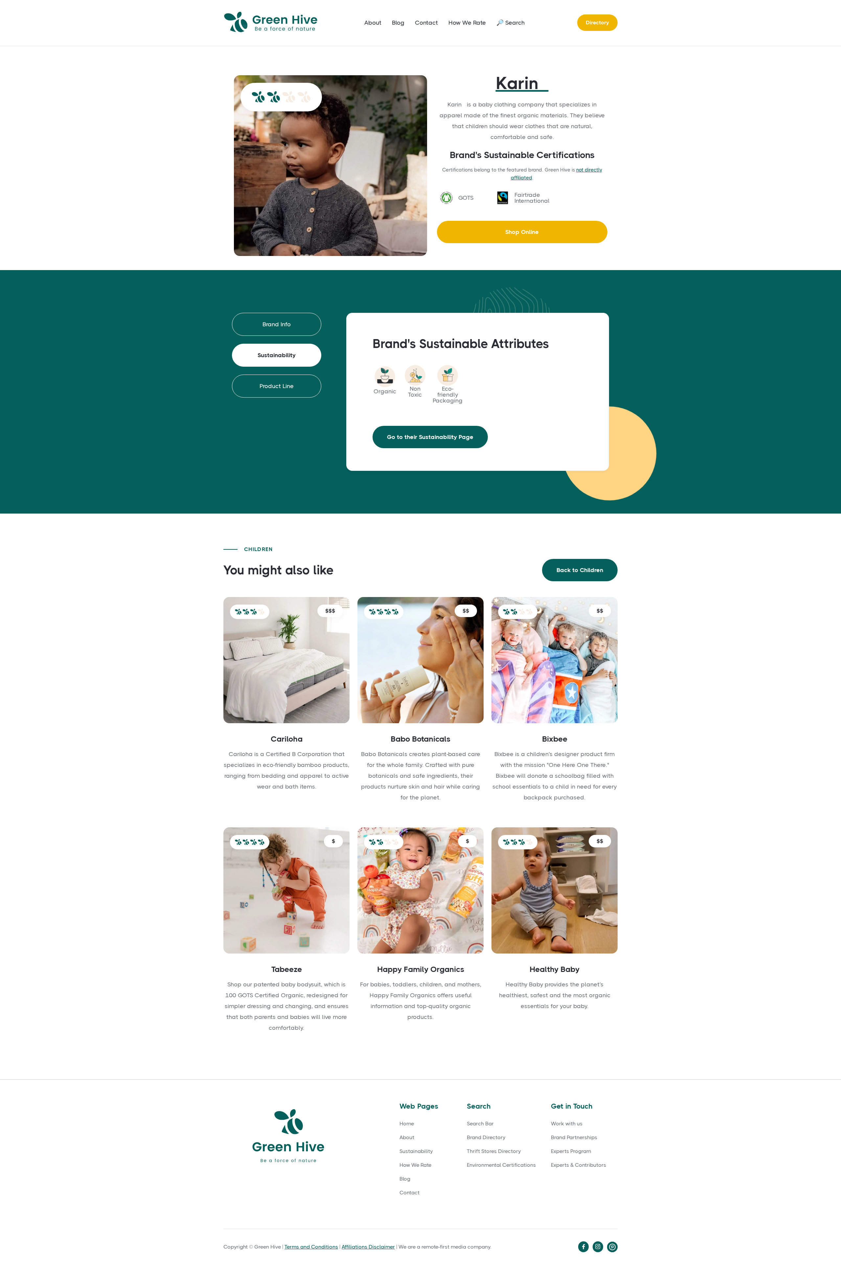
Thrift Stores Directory (494, 1151)
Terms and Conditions (311, 1247)
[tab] (276, 324)
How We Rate (467, 22)
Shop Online (522, 232)
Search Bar (480, 1124)
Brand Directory (486, 1137)
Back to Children (580, 570)
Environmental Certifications (501, 1165)
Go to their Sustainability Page (430, 437)
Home (406, 1124)
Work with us (566, 1124)
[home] (272, 23)
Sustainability (416, 1151)
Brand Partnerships (574, 1137)
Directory (597, 22)
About (372, 22)
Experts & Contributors (578, 1165)
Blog (398, 22)
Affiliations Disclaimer (368, 1247)
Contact (426, 22)
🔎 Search (510, 22)
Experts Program (571, 1151)
